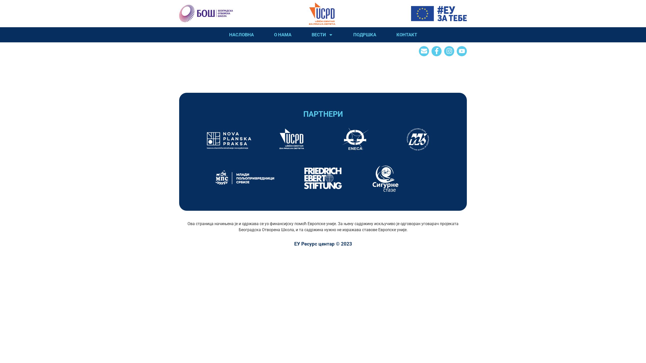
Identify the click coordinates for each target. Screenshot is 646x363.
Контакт (406, 34)
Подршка (364, 34)
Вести (319, 34)
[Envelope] (424, 51)
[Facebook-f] (437, 51)
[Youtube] (462, 51)
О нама (282, 34)
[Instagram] (449, 51)
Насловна (241, 34)
